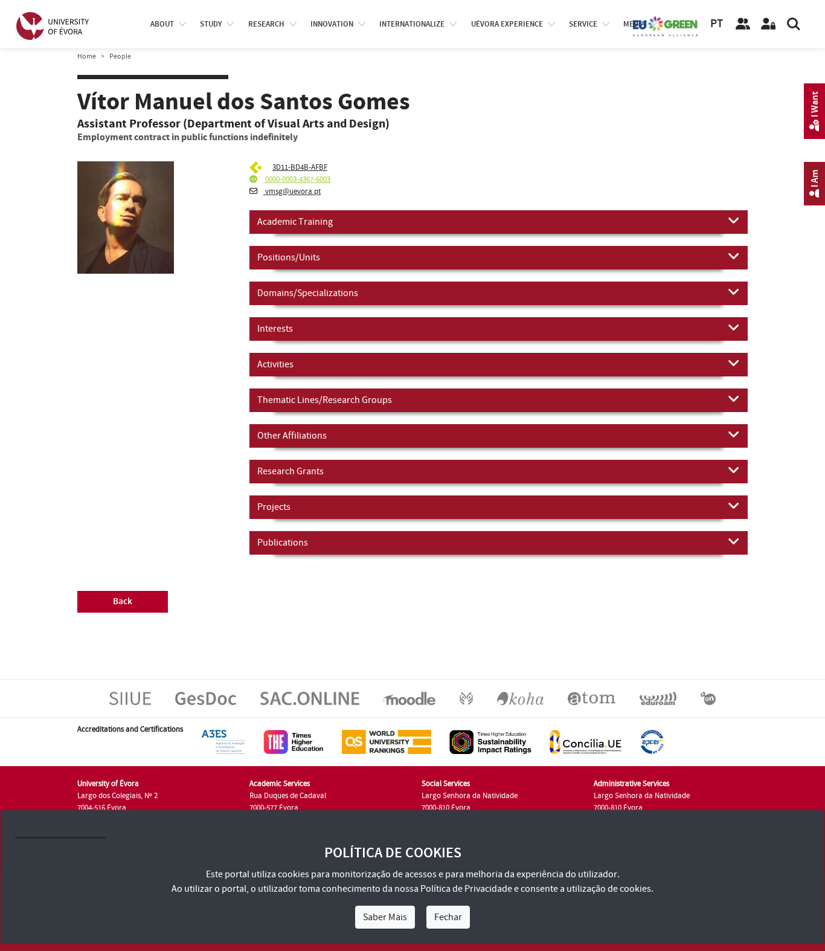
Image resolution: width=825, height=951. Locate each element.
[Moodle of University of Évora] (409, 697)
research (266, 24)
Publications (282, 543)
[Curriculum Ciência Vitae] (257, 167)
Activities (275, 364)
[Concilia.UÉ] (585, 741)
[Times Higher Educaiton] (293, 741)
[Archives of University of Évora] (591, 697)
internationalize (412, 24)
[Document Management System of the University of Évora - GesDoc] (205, 697)
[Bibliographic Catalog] (520, 697)
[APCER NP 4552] (652, 741)
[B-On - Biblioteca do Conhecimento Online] (708, 697)
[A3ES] (223, 741)
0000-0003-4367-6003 (296, 179)
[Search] (793, 24)
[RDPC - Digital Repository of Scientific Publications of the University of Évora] (466, 697)
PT (716, 23)
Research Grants (290, 471)
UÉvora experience (507, 24)
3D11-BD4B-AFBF (299, 167)
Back (122, 601)
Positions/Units (288, 257)
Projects (274, 507)
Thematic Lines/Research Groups (324, 400)
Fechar (448, 917)
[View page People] (743, 24)
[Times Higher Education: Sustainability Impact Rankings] (490, 741)
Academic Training (295, 222)
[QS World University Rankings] (386, 741)
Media (634, 24)
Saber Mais (385, 917)
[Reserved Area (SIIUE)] (768, 24)
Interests (275, 329)
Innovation (331, 24)
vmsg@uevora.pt (292, 191)
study (211, 24)
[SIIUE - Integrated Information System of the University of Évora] (130, 697)
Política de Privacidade (466, 889)
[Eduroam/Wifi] (658, 697)
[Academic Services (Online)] (309, 697)
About (162, 24)
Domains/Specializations (307, 293)
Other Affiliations (292, 436)
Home (86, 56)
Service (583, 24)
